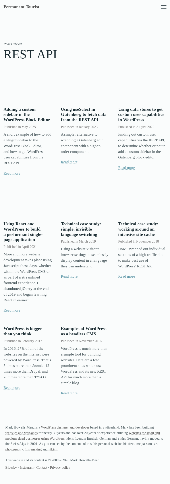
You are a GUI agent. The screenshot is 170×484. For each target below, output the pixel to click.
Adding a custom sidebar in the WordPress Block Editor (27, 114)
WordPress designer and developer (65, 427)
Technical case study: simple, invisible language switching (81, 229)
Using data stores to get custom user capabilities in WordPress (141, 114)
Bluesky (11, 467)
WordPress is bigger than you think (23, 331)
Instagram (26, 467)
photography (14, 449)
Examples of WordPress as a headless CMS (83, 331)
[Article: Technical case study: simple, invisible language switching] (85, 201)
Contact (41, 467)
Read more (12, 173)
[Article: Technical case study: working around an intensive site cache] (142, 201)
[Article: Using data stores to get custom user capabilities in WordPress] (142, 87)
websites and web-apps (21, 433)
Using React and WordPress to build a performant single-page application (23, 231)
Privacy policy (60, 467)
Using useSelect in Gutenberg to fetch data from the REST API (83, 114)
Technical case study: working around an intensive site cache (138, 229)
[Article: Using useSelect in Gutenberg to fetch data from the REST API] (85, 87)
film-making (33, 449)
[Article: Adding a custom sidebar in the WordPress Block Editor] (28, 87)
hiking (52, 449)
